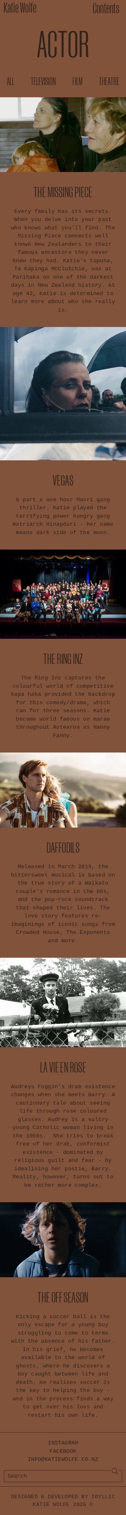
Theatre (109, 81)
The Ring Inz (63, 659)
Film (77, 81)
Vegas (63, 480)
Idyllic (103, 1497)
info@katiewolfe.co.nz (63, 1459)
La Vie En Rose (63, 1067)
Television (43, 81)
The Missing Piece (63, 192)
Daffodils (63, 847)
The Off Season (63, 1297)
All (10, 81)
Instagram (63, 1443)
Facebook (62, 1451)
